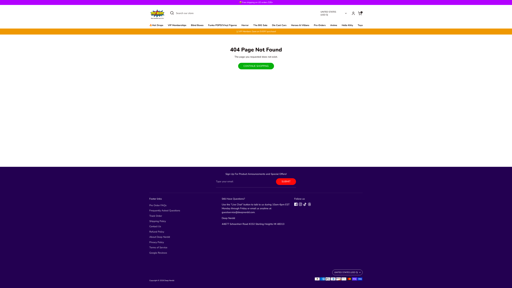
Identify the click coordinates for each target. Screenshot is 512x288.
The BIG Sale (260, 25)
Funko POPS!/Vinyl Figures (222, 25)
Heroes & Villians (300, 25)
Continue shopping (256, 66)
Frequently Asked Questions (164, 210)
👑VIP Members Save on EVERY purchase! (256, 31)
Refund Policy (156, 231)
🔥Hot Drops (156, 25)
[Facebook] (295, 204)
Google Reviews (158, 252)
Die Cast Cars (279, 25)
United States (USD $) (328, 13)
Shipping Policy (157, 221)
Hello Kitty (347, 25)
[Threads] (309, 204)
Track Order (155, 215)
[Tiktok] (305, 204)
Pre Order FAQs (158, 205)
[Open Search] (172, 13)
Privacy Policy (156, 242)
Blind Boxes (197, 25)
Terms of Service (158, 247)
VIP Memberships (177, 25)
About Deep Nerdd (159, 237)
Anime (333, 25)
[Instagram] (300, 204)
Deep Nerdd (169, 280)
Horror (245, 25)
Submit (286, 181)
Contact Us (155, 226)
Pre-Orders (320, 25)
